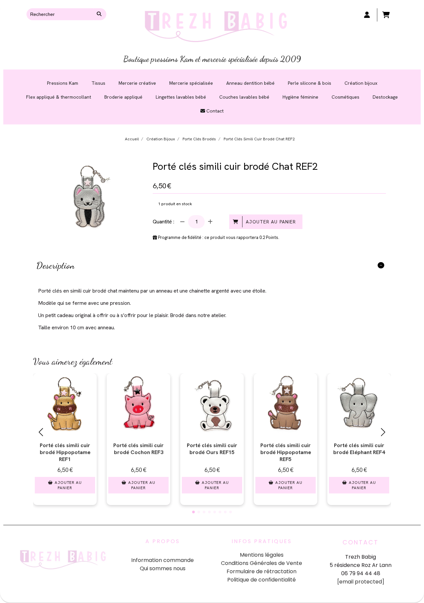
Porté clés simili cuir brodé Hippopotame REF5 (285, 452)
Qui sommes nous (163, 568)
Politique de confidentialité (261, 579)
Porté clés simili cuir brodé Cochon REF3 (138, 449)
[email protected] (360, 581)
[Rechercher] (100, 14)
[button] (193, 512)
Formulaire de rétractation (261, 571)
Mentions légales (262, 555)
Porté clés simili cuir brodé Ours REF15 (212, 449)
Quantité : (163, 221)
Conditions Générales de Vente (261, 563)
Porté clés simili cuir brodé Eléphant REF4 (359, 449)
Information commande (162, 560)
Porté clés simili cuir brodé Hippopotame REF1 (65, 452)
